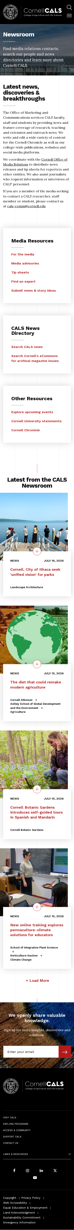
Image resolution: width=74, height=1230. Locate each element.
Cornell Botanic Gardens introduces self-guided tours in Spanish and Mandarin (36, 812)
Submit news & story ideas (33, 290)
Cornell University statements (36, 421)
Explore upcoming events (32, 412)
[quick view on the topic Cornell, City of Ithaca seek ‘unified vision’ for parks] (37, 551)
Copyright (9, 1197)
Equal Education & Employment (25, 1207)
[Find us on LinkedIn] (41, 1171)
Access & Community (16, 1130)
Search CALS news (27, 347)
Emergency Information (19, 1222)
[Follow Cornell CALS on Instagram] (27, 1171)
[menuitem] (69, 8)
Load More (39, 980)
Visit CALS (9, 1117)
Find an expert (23, 281)
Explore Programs (15, 1123)
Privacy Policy (30, 1197)
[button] (69, 15)
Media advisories (25, 263)
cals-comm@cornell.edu (26, 206)
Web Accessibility (15, 1202)
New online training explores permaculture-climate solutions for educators (36, 930)
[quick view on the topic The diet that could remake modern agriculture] (37, 664)
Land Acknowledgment (19, 1212)
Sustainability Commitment (21, 1217)
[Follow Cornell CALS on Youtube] (35, 1178)
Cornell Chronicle (25, 430)
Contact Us (10, 1143)
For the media (22, 254)
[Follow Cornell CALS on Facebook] (14, 1171)
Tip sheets (20, 272)
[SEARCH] (69, 7)
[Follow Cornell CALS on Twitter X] (55, 1171)
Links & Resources (15, 1154)
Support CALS (12, 1136)
